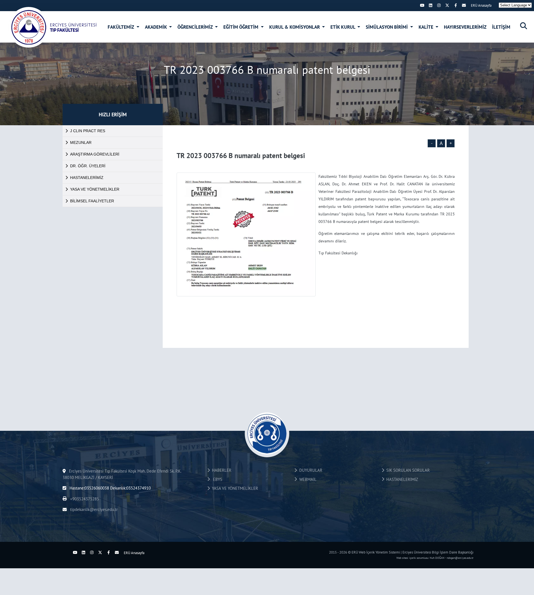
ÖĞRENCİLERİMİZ (195, 27)
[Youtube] (422, 5)
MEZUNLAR (81, 142)
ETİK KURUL (343, 27)
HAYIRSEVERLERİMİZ (465, 27)
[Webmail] (464, 5)
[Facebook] (455, 5)
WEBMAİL (307, 479)
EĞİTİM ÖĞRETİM (241, 27)
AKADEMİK (156, 27)
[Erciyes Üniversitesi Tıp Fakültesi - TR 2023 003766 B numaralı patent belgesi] (60, 27)
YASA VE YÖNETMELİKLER (94, 189)
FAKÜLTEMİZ (121, 27)
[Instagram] (439, 5)
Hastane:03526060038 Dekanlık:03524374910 (109, 488)
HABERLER (220, 470)
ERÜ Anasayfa (481, 5)
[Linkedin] (430, 5)
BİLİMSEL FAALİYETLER (92, 201)
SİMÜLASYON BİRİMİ (387, 27)
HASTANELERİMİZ (86, 177)
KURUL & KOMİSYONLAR (295, 27)
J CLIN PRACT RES (87, 131)
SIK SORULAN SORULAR (407, 470)
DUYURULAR (309, 470)
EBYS (216, 479)
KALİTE (426, 27)
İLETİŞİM (501, 27)
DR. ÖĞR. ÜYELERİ (87, 166)
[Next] (414, 5)
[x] (447, 5)
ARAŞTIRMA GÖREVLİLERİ (94, 154)
